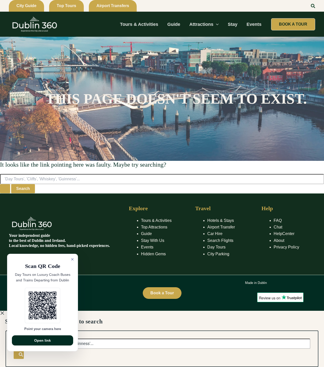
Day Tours (216, 247)
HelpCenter (284, 233)
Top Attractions (154, 227)
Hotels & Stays (220, 220)
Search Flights (220, 240)
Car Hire (214, 233)
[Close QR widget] (72, 259)
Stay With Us (152, 240)
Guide (146, 233)
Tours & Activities (156, 220)
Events (147, 247)
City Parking (218, 254)
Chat (278, 227)
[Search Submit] (5, 188)
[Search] (19, 354)
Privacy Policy (286, 247)
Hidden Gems (153, 254)
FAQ (278, 220)
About (279, 240)
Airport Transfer (221, 227)
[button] (26, 6)
